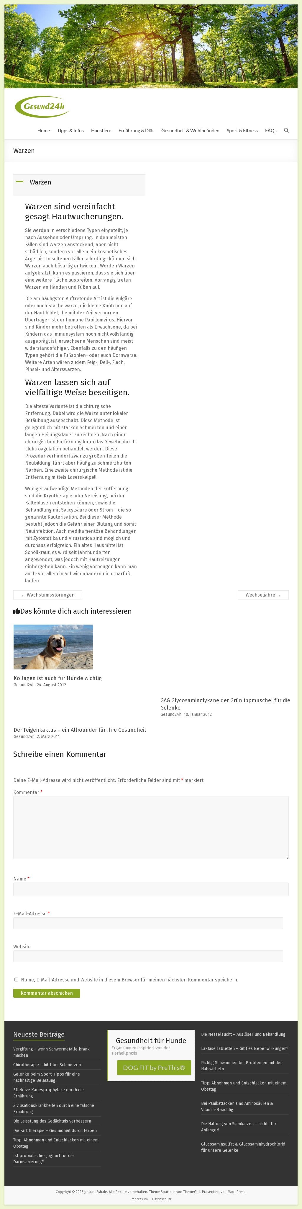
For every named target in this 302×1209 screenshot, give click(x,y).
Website (22, 947)
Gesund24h (24, 684)
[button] (79, 185)
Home (43, 130)
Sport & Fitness (242, 130)
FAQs (271, 130)
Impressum (139, 1199)
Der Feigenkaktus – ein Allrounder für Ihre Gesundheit (80, 730)
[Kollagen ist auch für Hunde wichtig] (53, 627)
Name (21, 879)
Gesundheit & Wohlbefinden (190, 130)
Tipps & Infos (70, 130)
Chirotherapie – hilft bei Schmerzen (47, 1064)
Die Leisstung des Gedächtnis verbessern (52, 1121)
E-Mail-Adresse (31, 913)
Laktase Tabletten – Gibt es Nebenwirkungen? (244, 1048)
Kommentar (27, 792)
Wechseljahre (263, 595)
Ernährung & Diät (136, 130)
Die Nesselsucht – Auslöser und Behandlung (243, 1034)
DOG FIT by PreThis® (154, 1067)
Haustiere (101, 130)
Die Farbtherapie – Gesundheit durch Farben (55, 1130)
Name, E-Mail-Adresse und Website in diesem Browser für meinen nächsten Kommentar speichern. (129, 980)
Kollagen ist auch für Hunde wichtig (58, 678)
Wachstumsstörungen (48, 595)
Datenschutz (162, 1199)
